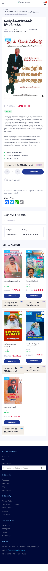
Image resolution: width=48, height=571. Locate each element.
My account (6, 463)
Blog (3, 487)
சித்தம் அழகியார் (32, 281)
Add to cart (33, 172)
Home (6, 9)
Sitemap (5, 511)
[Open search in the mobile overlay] (24, 467)
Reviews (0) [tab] (9, 220)
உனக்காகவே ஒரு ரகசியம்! (10, 345)
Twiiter (4, 532)
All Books (16, 191)
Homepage (6, 535)
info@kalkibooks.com (16, 550)
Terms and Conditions (10, 504)
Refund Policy (7, 508)
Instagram (6, 529)
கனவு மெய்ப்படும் (10, 407)
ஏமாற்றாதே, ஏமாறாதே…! (12, 281)
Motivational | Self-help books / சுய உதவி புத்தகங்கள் (22, 12)
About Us (5, 456)
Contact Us (6, 514)
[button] (12, 180)
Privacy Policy (7, 501)
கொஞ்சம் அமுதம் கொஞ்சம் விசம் (32, 344)
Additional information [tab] (15, 215)
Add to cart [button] (12, 296)
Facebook (6, 525)
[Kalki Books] (24, 3)
